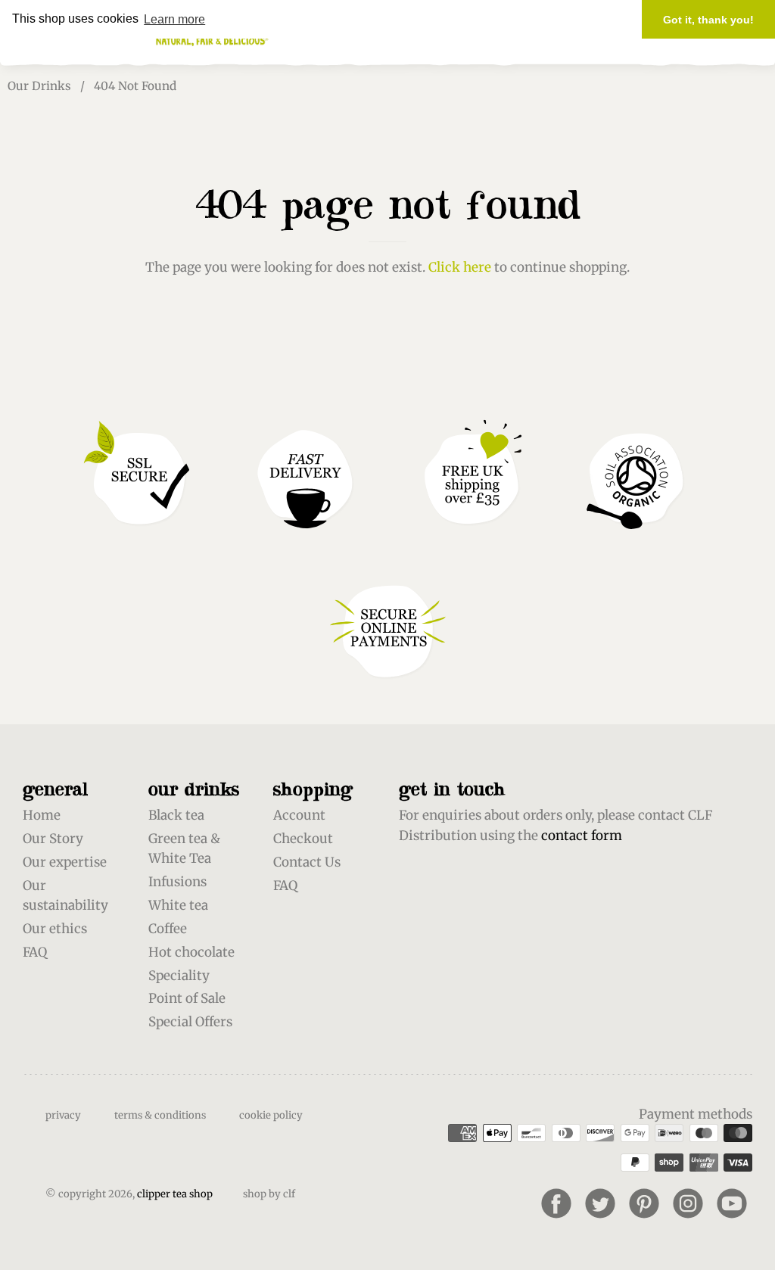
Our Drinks (39, 86)
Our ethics (55, 928)
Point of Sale (187, 998)
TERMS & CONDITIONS (160, 1115)
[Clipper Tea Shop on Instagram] (688, 1203)
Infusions (177, 881)
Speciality (179, 975)
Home (42, 815)
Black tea (176, 815)
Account (299, 815)
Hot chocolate (191, 952)
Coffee (167, 928)
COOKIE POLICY (271, 1115)
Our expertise (65, 862)
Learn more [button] (174, 19)
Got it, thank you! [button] (708, 20)
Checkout (303, 838)
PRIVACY (63, 1115)
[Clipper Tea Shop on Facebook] (556, 1203)
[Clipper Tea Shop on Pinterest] (644, 1203)
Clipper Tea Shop (175, 1194)
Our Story (53, 838)
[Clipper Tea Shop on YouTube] (732, 1203)
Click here (459, 267)
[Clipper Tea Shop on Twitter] (600, 1203)
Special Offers (190, 1021)
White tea (178, 905)
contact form (581, 835)
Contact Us (307, 862)
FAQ (35, 952)
